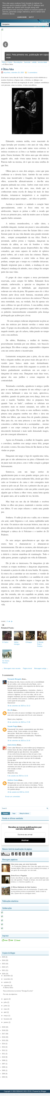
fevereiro (7, 1019)
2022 (4, 967)
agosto (6, 999)
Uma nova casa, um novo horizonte (24, 864)
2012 (4, 1050)
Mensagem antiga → (41, 668)
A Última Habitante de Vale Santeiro (24, 887)
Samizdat (27, 62)
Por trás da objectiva (10, 994)
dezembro (7, 976)
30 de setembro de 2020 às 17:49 (19, 722)
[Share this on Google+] (11, 621)
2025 (4, 957)
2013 (4, 1047)
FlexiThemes (10, 1094)
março (6, 1015)
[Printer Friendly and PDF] (11, 941)
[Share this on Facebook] (7, 621)
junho (6, 1006)
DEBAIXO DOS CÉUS (23, 1091)
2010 (4, 1057)
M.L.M (10, 710)
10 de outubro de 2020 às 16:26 (18, 792)
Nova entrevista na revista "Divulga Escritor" (18, 991)
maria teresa (12, 745)
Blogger (43, 1091)
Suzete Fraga (12, 726)
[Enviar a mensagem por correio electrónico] (3, 625)
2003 (4, 1077)
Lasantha (28, 1094)
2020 (4, 974)
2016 (4, 1037)
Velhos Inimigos (17, 643)
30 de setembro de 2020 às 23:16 (19, 740)
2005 (4, 1070)
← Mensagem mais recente (11, 668)
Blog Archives (24, 813)
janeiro (6, 1022)
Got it (31, 17)
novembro (7, 979)
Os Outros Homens (5, 662)
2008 (4, 1060)
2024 (4, 960)
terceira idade (42, 62)
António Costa (13, 780)
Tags (13, 813)
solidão (34, 62)
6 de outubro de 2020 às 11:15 (18, 776)
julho (5, 1002)
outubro (6, 982)
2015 (4, 1040)
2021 (4, 970)
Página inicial (27, 668)
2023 (4, 964)
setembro (7, 985)
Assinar (25, 840)
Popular (5, 813)
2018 (4, 1030)
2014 (4, 1044)
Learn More (22, 17)
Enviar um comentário (12, 796)
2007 (4, 1064)
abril (5, 1012)
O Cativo (5, 642)
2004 (4, 1074)
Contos (10, 62)
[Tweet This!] (9, 621)
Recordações (18, 62)
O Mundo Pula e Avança (40, 644)
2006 (4, 1067)
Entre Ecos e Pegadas (19, 875)
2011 (4, 1054)
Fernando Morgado (14, 679)
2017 (4, 1034)
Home (4, 62)
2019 (4, 1027)
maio (5, 1009)
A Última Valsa (7, 69)
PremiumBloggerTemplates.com (41, 1094)
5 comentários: (33, 72)
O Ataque (29, 642)
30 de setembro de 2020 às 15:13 (19, 706)
